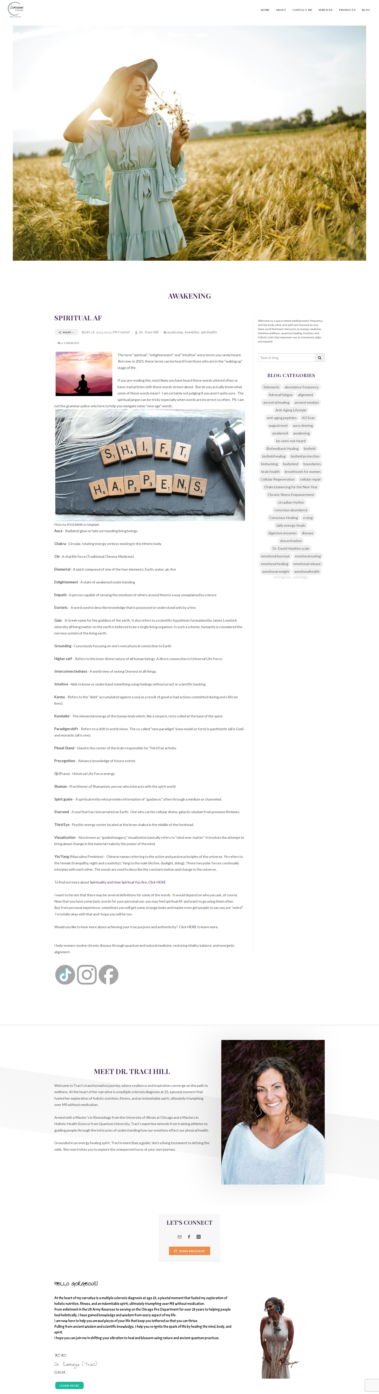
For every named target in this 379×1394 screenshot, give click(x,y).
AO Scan (308, 418)
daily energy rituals (290, 525)
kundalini (192, 332)
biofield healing (274, 456)
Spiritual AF (78, 317)
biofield (309, 448)
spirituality (209, 332)
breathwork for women (303, 471)
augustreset (278, 425)
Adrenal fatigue (281, 394)
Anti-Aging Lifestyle (290, 410)
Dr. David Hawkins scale (290, 548)
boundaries (312, 464)
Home (265, 9)
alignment (305, 394)
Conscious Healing (283, 517)
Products (347, 9)
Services (326, 9)
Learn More (69, 1385)
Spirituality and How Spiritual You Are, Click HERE (128, 882)
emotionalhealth (307, 571)
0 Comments (70, 343)
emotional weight (275, 571)
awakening (175, 332)
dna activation (291, 540)
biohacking (269, 464)
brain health (270, 471)
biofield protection (305, 456)
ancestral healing (276, 402)
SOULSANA (75, 524)
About (281, 9)
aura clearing (303, 425)
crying (308, 517)
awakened (280, 433)
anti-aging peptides (282, 418)
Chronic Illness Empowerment (291, 494)
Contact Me (302, 9)
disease (307, 533)
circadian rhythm (291, 502)
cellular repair (310, 479)
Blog (366, 9)
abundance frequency (302, 387)
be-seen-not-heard (291, 441)
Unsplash (93, 524)
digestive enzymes (282, 533)
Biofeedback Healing (282, 448)
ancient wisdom (307, 402)
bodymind (290, 464)
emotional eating (308, 556)
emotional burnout (275, 556)
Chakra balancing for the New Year (291, 487)
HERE (192, 927)
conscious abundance (291, 510)
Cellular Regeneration (278, 479)
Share (67, 332)
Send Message (191, 1251)
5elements (271, 387)
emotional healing (274, 564)
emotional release (307, 564)
